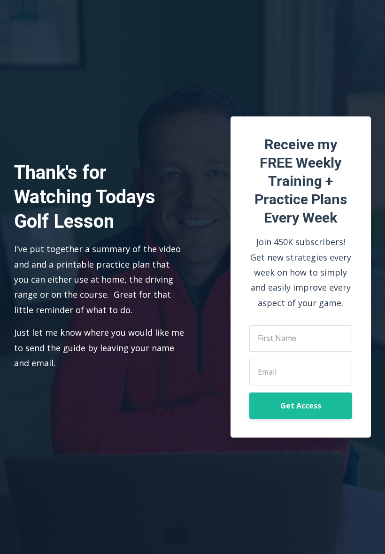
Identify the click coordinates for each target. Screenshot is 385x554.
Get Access (300, 405)
